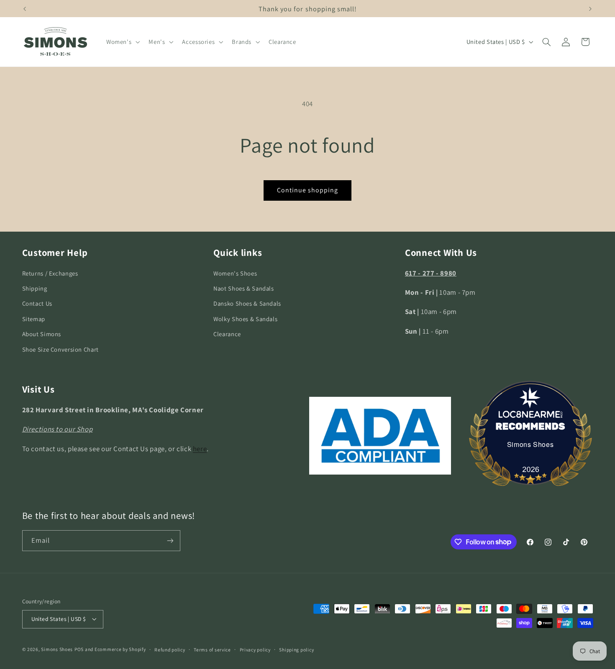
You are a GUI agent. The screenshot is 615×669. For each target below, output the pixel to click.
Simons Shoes (530, 444)
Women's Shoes (235, 273)
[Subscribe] (169, 540)
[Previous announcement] (24, 8)
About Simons (42, 334)
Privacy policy (255, 649)
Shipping (34, 288)
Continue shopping (307, 190)
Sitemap (33, 319)
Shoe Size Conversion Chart (60, 349)
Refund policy (169, 649)
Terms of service (212, 649)
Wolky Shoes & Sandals (245, 319)
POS (79, 649)
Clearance (227, 334)
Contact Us (37, 303)
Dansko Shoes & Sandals (247, 303)
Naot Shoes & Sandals (243, 288)
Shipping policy (296, 649)
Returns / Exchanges (50, 273)
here (200, 448)
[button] (122, 42)
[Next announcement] (590, 8)
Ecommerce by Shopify (120, 649)
